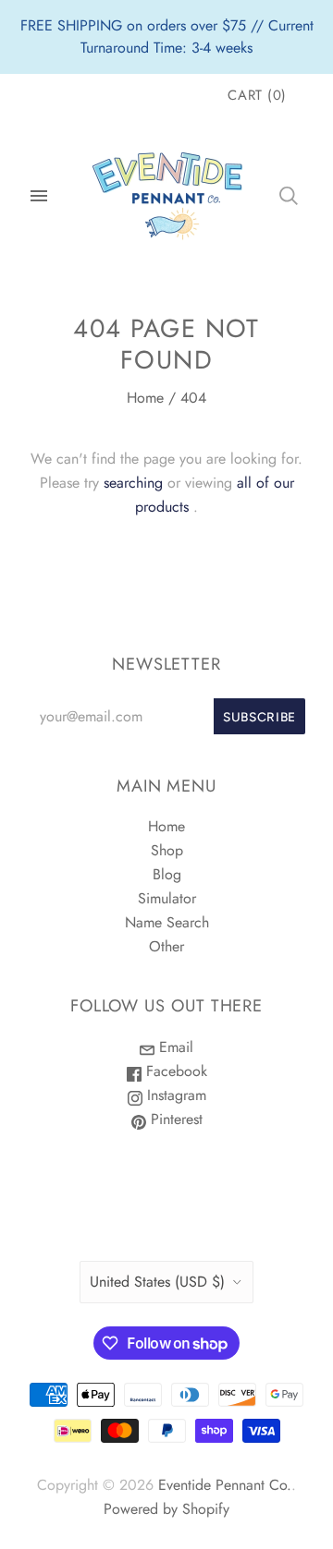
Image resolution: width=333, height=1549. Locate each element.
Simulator (167, 898)
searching (133, 482)
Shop (167, 850)
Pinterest (174, 1119)
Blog (167, 874)
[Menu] (39, 196)
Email (173, 1047)
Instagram (174, 1095)
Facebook (174, 1071)
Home (145, 397)
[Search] (288, 195)
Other (166, 946)
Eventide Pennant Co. (224, 1484)
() (257, 95)
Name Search (167, 922)
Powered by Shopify (166, 1508)
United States (157, 1281)
